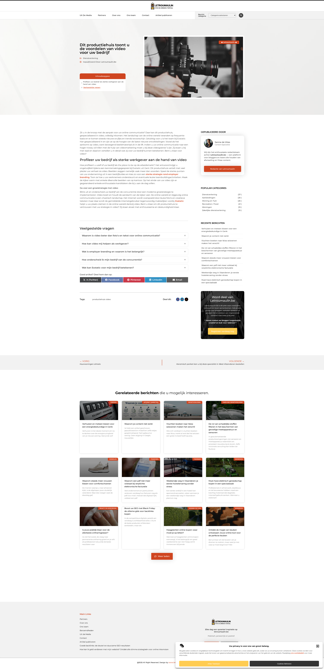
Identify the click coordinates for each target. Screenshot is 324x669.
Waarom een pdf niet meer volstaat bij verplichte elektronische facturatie (137, 484)
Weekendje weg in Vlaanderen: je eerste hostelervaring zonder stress (182, 484)
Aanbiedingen (208, 198)
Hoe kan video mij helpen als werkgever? (134, 243)
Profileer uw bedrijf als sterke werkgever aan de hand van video (103, 83)
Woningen (207, 207)
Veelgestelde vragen (91, 87)
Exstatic (179, 201)
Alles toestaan (214, 664)
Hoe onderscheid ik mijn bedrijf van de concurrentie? (134, 259)
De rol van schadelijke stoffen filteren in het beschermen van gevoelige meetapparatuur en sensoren (221, 250)
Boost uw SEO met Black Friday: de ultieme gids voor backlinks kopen (139, 511)
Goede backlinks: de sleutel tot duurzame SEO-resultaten (105, 645)
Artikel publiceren (164, 15)
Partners (102, 15)
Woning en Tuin (209, 201)
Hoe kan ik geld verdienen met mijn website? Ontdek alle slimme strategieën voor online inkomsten (124, 649)
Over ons (116, 15)
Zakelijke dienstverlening (214, 210)
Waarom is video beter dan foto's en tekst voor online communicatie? (134, 235)
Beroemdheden (87, 630)
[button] (317, 646)
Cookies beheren (284, 664)
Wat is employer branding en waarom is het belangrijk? (134, 251)
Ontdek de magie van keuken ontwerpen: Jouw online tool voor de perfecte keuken (225, 533)
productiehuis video (101, 299)
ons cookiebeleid (297, 653)
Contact (145, 15)
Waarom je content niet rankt (215, 236)
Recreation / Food (210, 204)
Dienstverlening (90, 58)
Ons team (131, 15)
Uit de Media (85, 634)
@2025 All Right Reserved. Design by (162, 662)
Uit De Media (86, 15)
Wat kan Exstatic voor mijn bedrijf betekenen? (134, 267)
